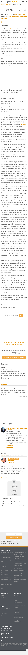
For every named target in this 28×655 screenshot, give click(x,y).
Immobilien (23, 124)
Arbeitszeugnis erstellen (6, 579)
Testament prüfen (18, 565)
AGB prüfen (3, 566)
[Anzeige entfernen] (27, 650)
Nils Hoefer (4, 455)
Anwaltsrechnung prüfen (19, 573)
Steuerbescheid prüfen (19, 560)
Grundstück (12, 28)
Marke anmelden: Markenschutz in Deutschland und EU (6, 570)
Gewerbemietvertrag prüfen (6, 584)
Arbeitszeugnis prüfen (5, 577)
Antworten (8, 4)
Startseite (3, 4)
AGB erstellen (3, 564)
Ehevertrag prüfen (18, 568)
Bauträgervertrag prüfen (6, 557)
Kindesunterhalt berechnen (20, 563)
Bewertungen (3, 597)
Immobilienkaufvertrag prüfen (7, 552)
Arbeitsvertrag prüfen (5, 574)
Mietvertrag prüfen (4, 582)
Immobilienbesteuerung (20, 14)
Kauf (13, 34)
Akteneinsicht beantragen (19, 570)
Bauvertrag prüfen (4, 555)
